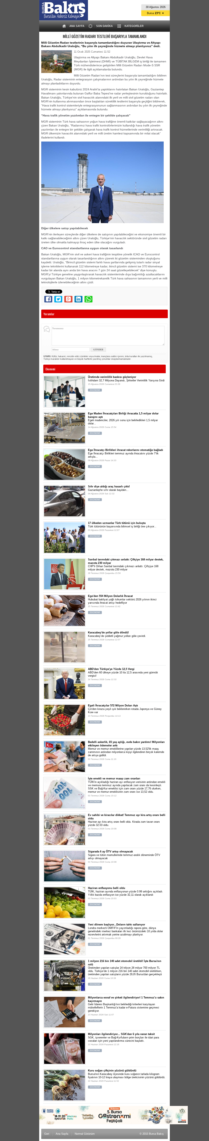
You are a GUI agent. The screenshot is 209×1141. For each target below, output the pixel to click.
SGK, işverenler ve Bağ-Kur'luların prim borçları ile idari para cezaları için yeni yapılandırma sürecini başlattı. (123, 1042)
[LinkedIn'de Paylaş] (78, 299)
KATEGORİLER (134, 26)
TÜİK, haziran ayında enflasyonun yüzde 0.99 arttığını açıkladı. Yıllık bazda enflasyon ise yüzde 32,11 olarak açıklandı (125, 895)
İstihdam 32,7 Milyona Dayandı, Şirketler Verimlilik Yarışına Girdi (126, 383)
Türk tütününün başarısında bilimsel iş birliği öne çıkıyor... (122, 529)
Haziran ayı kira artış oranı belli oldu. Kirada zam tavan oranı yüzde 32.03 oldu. (126, 824)
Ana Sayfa (62, 1133)
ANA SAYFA (76, 26)
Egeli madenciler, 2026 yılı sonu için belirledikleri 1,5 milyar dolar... (123, 423)
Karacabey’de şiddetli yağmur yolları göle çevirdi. (117, 639)
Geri (46, 1133)
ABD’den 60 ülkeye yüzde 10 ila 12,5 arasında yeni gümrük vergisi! (123, 676)
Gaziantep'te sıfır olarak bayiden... (109, 493)
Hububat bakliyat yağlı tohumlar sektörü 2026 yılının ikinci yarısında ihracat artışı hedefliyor (122, 603)
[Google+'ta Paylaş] (68, 299)
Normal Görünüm (85, 1133)
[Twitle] (58, 299)
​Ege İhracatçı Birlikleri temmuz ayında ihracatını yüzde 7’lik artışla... (125, 457)
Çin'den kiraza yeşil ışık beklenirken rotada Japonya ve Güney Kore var (125, 713)
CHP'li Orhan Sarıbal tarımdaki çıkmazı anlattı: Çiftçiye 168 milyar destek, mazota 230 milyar (125, 569)
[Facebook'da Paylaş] (48, 299)
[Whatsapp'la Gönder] (88, 299)
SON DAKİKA (104, 26)
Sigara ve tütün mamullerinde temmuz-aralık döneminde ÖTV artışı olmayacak (124, 859)
